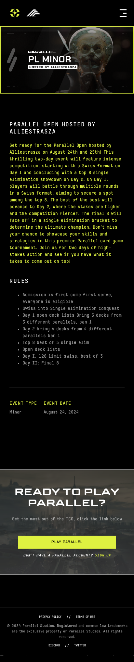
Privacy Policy (50, 617)
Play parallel (67, 542)
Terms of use (85, 617)
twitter (80, 645)
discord (54, 645)
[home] (13, 13)
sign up (103, 555)
